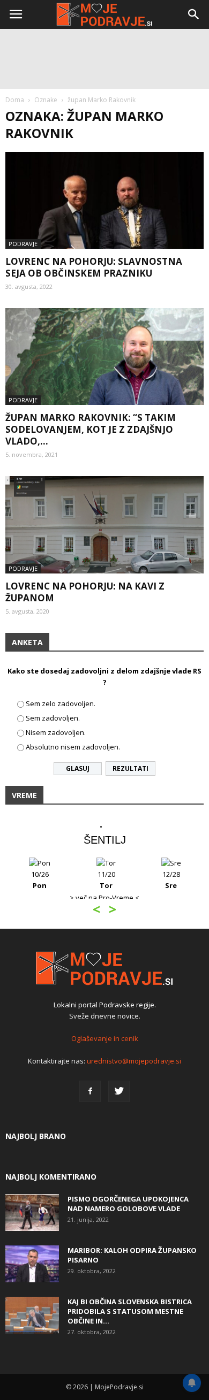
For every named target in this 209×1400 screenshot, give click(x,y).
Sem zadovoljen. (53, 718)
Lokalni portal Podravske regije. (105, 1004)
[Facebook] (90, 1091)
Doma (14, 99)
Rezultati (130, 768)
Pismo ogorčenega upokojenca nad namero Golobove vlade (128, 1203)
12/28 (171, 879)
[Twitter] (119, 1091)
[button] (194, 14)
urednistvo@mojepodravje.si (134, 1061)
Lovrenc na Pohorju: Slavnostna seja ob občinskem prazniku (93, 267)
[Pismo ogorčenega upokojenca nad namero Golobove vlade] (32, 1212)
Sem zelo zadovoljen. (60, 703)
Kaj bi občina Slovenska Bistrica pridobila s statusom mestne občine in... (130, 1311)
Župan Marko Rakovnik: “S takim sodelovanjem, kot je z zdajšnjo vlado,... (90, 429)
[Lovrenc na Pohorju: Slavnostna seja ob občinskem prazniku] (104, 200)
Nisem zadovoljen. (56, 732)
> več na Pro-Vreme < (104, 897)
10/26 (40, 879)
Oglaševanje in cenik (104, 1038)
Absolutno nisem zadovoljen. (73, 747)
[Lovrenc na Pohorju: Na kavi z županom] (104, 524)
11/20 (106, 879)
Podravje (23, 244)
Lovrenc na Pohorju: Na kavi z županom (85, 592)
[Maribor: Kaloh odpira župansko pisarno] (32, 1263)
